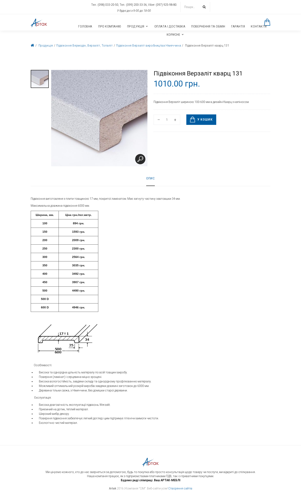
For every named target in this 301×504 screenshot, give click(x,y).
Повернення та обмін (208, 26)
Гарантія (238, 26)
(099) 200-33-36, (137, 4)
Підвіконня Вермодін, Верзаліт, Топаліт (84, 45)
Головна (85, 26)
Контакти (259, 26)
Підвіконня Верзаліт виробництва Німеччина (148, 45)
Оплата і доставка (170, 26)
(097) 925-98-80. (166, 4)
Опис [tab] (150, 178)
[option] (40, 79)
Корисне (173, 34)
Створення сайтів (180, 488)
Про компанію (109, 26)
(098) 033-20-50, (109, 4)
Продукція (135, 26)
